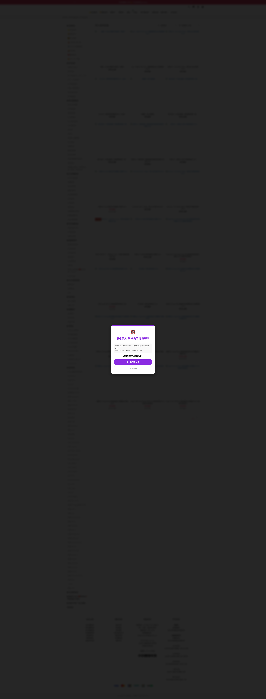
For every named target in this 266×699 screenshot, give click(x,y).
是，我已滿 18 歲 (133, 362)
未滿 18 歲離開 (133, 368)
